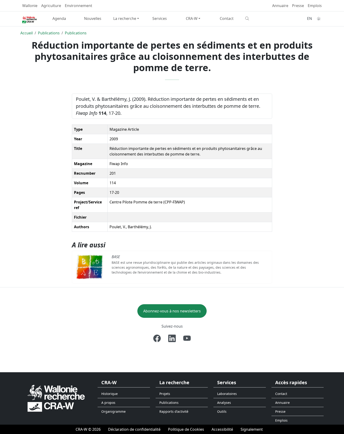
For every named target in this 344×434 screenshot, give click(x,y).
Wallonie (29, 5)
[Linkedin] (172, 338)
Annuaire (280, 5)
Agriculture (51, 5)
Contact (227, 18)
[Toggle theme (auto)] (319, 19)
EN (309, 18)
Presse (298, 5)
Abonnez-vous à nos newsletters (172, 311)
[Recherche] (260, 18)
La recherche (124, 18)
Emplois (315, 5)
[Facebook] (157, 338)
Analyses (224, 402)
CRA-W (192, 18)
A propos (108, 402)
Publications (49, 33)
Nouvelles (92, 18)
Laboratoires (227, 393)
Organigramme (113, 411)
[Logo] (56, 398)
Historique (109, 393)
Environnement (78, 5)
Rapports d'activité (173, 411)
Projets (164, 393)
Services (159, 18)
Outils (222, 411)
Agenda (59, 18)
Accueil (26, 33)
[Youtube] (187, 338)
